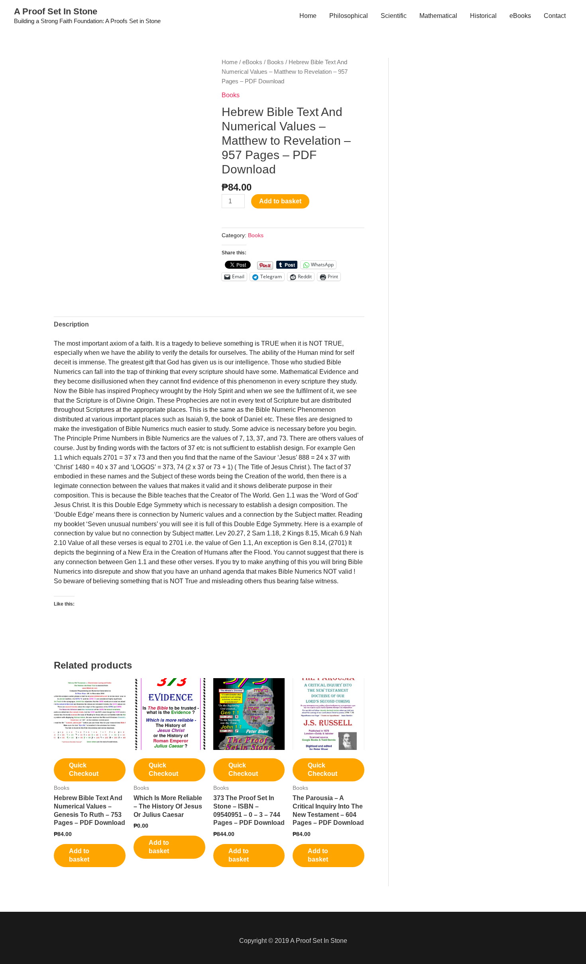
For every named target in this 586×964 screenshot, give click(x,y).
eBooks (520, 15)
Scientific (394, 15)
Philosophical (348, 15)
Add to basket (280, 201)
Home (308, 15)
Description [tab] (71, 324)
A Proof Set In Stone (55, 11)
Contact (555, 15)
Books (275, 62)
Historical (483, 15)
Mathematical (438, 15)
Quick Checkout (83, 769)
